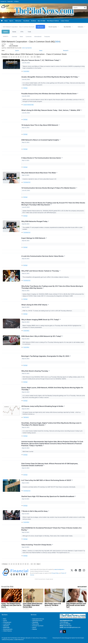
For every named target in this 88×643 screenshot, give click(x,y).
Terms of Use (36, 638)
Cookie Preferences (19, 639)
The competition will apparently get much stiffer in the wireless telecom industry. (46, 277)
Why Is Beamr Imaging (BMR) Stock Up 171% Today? (41, 319)
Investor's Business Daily (28, 104)
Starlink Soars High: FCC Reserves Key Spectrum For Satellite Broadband (48, 496)
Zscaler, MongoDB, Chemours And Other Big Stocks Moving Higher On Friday (50, 77)
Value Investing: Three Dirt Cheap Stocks (37, 545)
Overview (14, 36)
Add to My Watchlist (27, 48)
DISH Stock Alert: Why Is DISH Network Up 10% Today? (42, 336)
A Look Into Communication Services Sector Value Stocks (43, 256)
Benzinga (25, 119)
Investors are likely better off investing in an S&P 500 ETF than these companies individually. (49, 487)
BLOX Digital (81, 638)
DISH (57, 41)
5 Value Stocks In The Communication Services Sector (42, 158)
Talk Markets (26, 417)
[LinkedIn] (80, 572)
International (37, 36)
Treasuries (47, 36)
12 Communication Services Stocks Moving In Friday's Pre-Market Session (49, 188)
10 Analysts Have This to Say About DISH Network (40, 125)
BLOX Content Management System (66, 638)
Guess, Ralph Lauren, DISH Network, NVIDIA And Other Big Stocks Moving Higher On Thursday (52, 388)
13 (34, 57)
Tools (29, 32)
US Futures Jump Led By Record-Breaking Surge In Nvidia (43, 406)
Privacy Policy (55, 573)
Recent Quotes (53, 27)
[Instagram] (84, 572)
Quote (17, 50)
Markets (5, 32)
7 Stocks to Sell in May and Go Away (35, 511)
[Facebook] (76, 572)
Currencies (29, 36)
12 (31, 57)
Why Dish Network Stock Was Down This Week (39, 173)
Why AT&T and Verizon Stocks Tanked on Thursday (40, 271)
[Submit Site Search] (85, 7)
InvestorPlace (26, 71)
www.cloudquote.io (59, 569)
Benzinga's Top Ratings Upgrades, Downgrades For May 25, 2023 (46, 356)
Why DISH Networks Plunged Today (35, 221)
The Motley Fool (27, 182)
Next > (38, 57)
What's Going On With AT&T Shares (35, 305)
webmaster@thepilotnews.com (71, 627)
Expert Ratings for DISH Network (34, 238)
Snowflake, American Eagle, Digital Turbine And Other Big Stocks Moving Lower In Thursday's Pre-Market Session (51, 424)
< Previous (4, 57)
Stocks (14, 32)
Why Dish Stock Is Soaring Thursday (35, 371)
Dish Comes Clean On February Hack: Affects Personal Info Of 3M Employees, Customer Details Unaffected (49, 464)
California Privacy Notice (7, 639)
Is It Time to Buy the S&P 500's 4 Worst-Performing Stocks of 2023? (47, 480)
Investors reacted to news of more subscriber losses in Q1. (40, 179)
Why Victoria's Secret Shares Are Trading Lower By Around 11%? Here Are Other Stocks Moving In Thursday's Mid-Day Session (53, 204)
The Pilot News (13, 638)
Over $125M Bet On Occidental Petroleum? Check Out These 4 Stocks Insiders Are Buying (51, 529)
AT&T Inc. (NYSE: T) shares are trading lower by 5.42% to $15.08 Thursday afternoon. (48, 310)
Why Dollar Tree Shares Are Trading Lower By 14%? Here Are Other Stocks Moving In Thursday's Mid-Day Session (52, 287)
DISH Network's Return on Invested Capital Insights (41, 140)
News (21, 36)
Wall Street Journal (28, 451)
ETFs (22, 32)
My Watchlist (67, 27)
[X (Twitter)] (72, 572)
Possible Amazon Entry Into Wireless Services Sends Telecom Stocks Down (49, 93)
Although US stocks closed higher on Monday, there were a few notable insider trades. (48, 536)
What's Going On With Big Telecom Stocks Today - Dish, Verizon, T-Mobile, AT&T (51, 110)
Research (65, 50)
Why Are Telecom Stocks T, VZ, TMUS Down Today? (41, 60)
